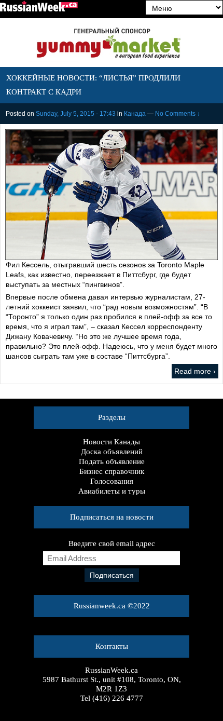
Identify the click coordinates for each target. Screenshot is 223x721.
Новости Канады (111, 442)
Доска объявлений (112, 451)
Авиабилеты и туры (111, 491)
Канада (135, 113)
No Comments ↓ (177, 113)
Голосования (111, 481)
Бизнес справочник (111, 471)
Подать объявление (112, 461)
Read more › (195, 371)
